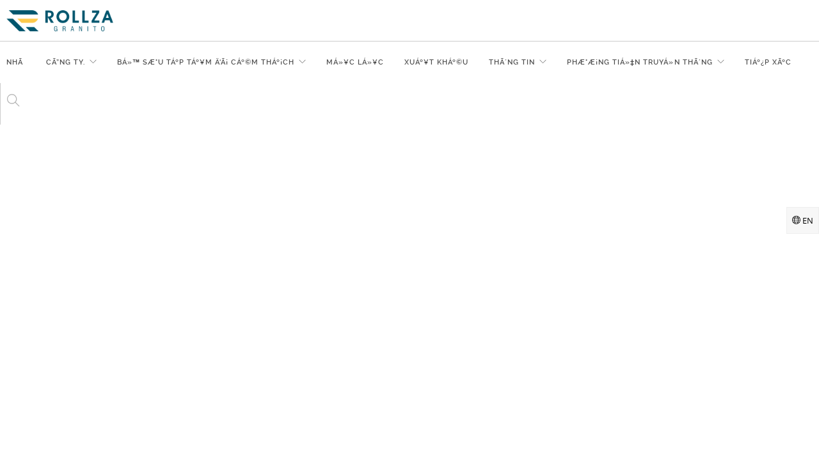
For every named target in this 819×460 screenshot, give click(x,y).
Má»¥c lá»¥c (355, 62)
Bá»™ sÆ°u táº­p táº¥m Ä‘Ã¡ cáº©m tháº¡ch (205, 62)
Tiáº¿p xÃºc (768, 62)
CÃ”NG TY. (65, 62)
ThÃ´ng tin (512, 62)
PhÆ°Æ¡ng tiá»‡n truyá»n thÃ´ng (640, 62)
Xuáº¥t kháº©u (436, 62)
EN (806, 220)
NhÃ (16, 62)
